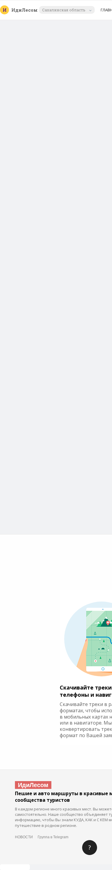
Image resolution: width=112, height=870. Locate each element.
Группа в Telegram (53, 837)
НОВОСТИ (24, 837)
